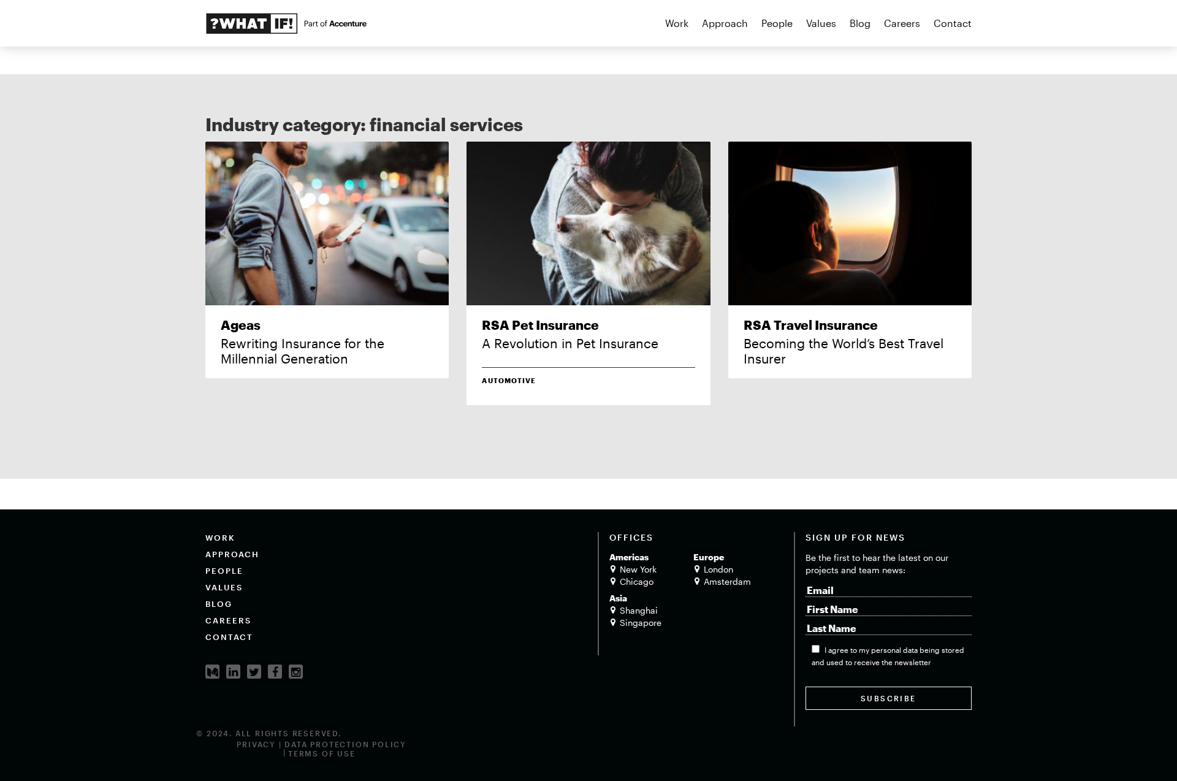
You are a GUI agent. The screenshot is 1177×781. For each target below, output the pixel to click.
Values (821, 23)
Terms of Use (322, 753)
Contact (953, 23)
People (777, 23)
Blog (860, 23)
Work (676, 23)
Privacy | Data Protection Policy (321, 744)
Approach (725, 23)
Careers (902, 23)
